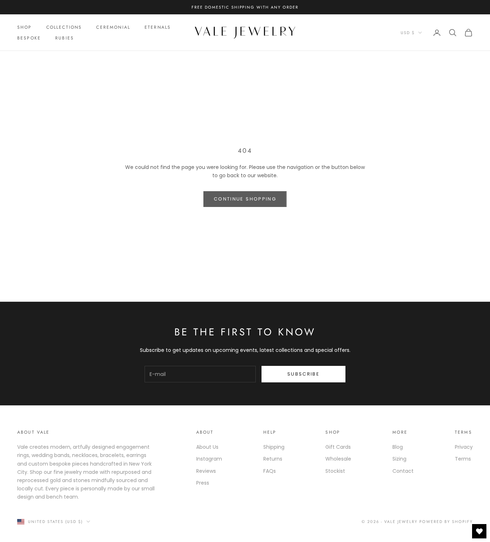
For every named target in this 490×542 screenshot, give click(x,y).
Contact (403, 471)
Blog (397, 447)
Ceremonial (113, 27)
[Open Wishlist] (479, 531)
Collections (64, 27)
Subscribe (303, 374)
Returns (272, 458)
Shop (24, 27)
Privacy (464, 447)
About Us (207, 447)
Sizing (399, 458)
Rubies (64, 38)
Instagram (209, 458)
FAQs (269, 471)
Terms (463, 458)
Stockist (335, 471)
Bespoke (29, 38)
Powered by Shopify (446, 521)
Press (202, 482)
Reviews (206, 471)
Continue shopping (245, 198)
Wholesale (338, 458)
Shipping (273, 447)
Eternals (158, 27)
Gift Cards (338, 447)
